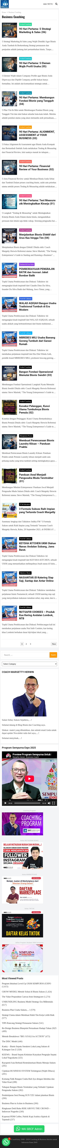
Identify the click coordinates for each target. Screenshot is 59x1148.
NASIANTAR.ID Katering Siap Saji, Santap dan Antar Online (36, 579)
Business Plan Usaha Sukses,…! (16, 1010)
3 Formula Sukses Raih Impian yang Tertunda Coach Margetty (37, 510)
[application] (29, 778)
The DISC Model (9, 1041)
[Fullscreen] (53, 803)
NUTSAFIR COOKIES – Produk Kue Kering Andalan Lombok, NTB (37, 615)
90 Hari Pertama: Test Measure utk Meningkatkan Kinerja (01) (37, 202)
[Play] (5, 803)
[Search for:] (29, 655)
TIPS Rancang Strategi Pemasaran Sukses (20, 1023)
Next (54, 644)
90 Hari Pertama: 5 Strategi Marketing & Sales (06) (35, 30)
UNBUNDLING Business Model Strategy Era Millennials (27, 1002)
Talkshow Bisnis (25, 573)
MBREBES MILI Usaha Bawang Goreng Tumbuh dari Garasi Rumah (37, 341)
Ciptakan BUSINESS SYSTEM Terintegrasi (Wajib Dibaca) (28, 1071)
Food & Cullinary (25, 299)
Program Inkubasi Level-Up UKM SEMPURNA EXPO (26, 983)
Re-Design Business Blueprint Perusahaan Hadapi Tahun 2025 (29, 1028)
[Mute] (49, 803)
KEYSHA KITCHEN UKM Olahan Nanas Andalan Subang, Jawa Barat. (37, 546)
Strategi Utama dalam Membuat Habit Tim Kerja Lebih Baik (28, 1015)
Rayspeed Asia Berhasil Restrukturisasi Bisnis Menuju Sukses (29, 1063)
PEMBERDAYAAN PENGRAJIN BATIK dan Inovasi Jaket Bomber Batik (36, 272)
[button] (6, 1142)
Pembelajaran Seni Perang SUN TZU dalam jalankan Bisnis (28, 1095)
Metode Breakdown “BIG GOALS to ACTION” (23, 1036)
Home (4, 12)
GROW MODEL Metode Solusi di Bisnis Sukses (23, 992)
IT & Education (25, 504)
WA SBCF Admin (32, 1129)
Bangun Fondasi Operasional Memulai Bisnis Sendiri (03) (36, 373)
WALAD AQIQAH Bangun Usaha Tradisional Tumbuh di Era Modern (37, 306)
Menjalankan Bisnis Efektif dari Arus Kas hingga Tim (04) (37, 236)
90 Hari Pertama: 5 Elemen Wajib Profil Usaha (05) (34, 65)
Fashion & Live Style (27, 264)
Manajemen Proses (26, 436)
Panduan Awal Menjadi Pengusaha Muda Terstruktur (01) (36, 478)
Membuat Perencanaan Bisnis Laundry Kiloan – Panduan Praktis (36, 444)
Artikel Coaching (25, 24)
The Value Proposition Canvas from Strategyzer (22, 997)
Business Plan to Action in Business (17, 1103)
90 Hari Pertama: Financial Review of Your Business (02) (36, 168)
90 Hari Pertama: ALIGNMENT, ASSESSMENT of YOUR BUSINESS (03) (37, 135)
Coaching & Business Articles (41, 1139)
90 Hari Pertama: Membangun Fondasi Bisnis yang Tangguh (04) (36, 101)
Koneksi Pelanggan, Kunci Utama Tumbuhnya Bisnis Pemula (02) (34, 409)
